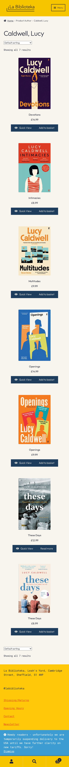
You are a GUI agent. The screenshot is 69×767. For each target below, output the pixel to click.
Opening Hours (14, 708)
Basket (53, 758)
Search (34, 761)
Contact (9, 716)
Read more (46, 548)
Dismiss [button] (9, 751)
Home (10, 20)
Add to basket (46, 127)
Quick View (25, 127)
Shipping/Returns (16, 700)
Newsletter (11, 724)
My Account (11, 761)
